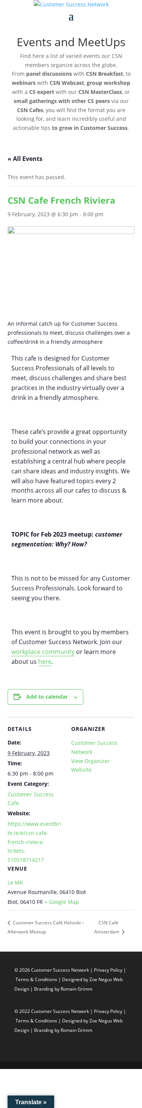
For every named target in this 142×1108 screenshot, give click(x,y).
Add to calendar (47, 696)
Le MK (15, 882)
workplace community (43, 652)
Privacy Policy (108, 970)
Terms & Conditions (36, 979)
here (44, 661)
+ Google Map (61, 901)
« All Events (25, 158)
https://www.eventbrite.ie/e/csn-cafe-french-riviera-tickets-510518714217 (34, 841)
